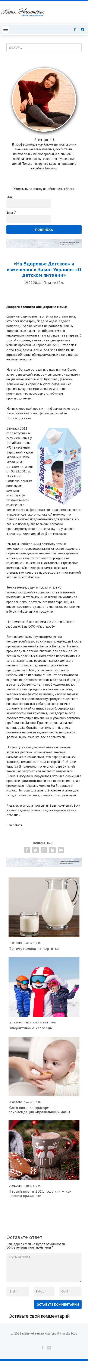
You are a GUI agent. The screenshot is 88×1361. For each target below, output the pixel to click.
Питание (49, 282)
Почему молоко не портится (34, 948)
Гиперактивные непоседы (31, 1028)
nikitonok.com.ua (33, 1333)
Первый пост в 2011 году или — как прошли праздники (40, 1193)
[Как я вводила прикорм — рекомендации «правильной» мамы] (44, 1066)
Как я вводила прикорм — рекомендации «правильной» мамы (39, 1109)
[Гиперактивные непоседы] (44, 987)
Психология (42, 1022)
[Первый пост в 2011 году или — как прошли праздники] (44, 1150)
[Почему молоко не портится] (44, 907)
